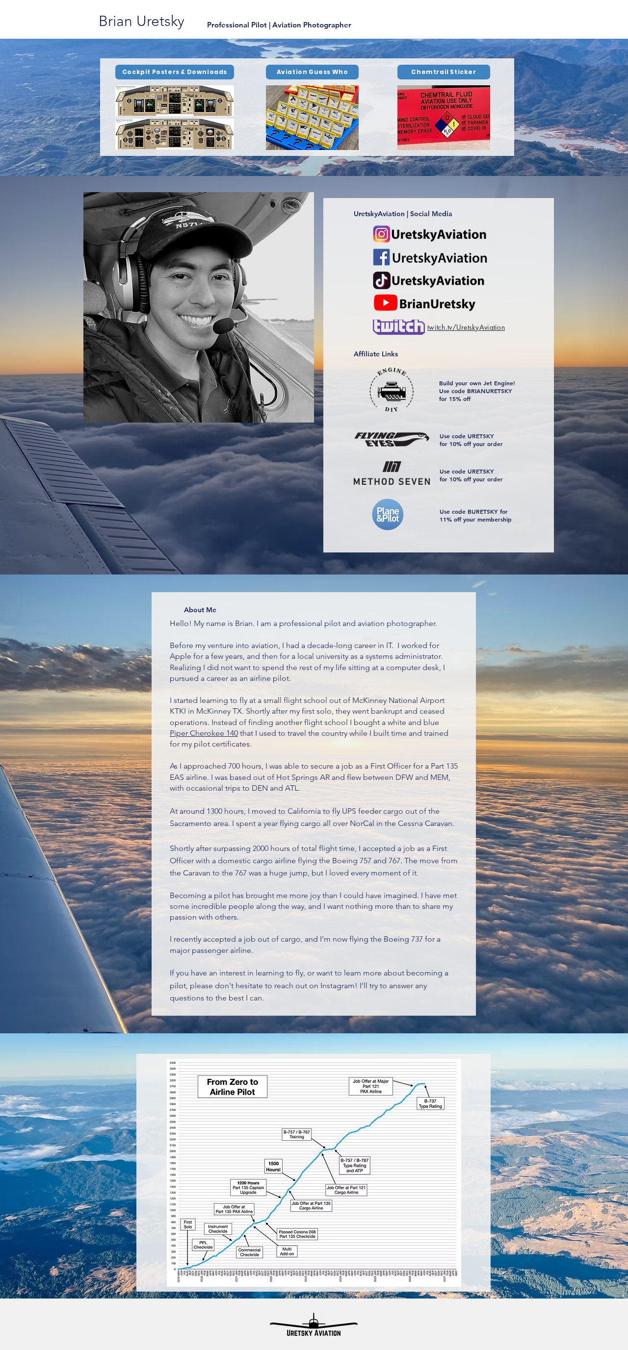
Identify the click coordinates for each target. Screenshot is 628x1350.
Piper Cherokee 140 (204, 733)
